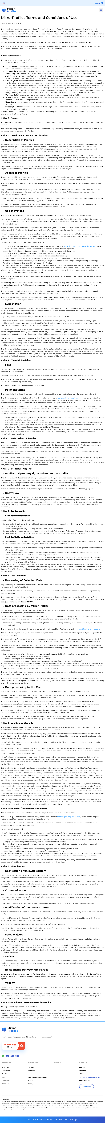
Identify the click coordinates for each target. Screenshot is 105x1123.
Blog (4, 1077)
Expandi (31, 1080)
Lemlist (30, 1074)
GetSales (31, 1067)
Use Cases (6, 1080)
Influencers (6, 1071)
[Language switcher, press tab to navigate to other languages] (5, 3)
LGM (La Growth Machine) (37, 1077)
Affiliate (82, 1074)
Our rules (5, 1084)
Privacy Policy (84, 1080)
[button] (101, 10)
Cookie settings (70, 1120)
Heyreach (31, 1071)
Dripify (30, 1084)
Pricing (82, 1067)
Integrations (33, 1062)
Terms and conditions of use (89, 1077)
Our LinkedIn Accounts (10, 1074)
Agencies (5, 1067)
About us (82, 1071)
